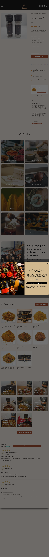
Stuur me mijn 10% (36, 283)
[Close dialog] (47, 263)
